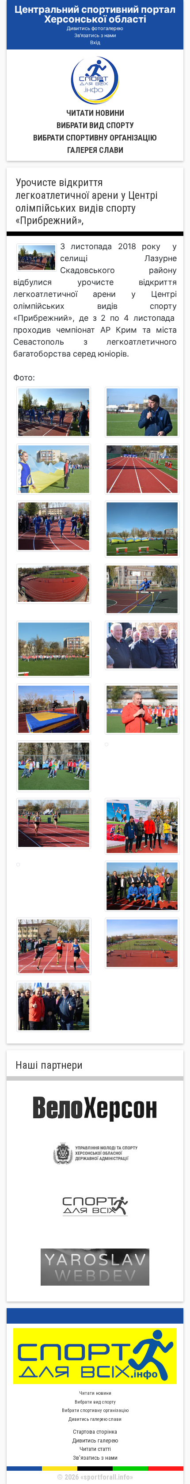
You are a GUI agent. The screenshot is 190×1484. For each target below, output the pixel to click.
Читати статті (95, 1449)
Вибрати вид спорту (95, 125)
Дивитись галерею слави (95, 1419)
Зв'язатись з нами (95, 35)
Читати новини (95, 113)
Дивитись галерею (95, 1440)
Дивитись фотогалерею (95, 28)
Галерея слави (95, 150)
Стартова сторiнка (95, 1431)
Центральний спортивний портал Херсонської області (95, 14)
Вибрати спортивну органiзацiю (95, 137)
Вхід (95, 42)
